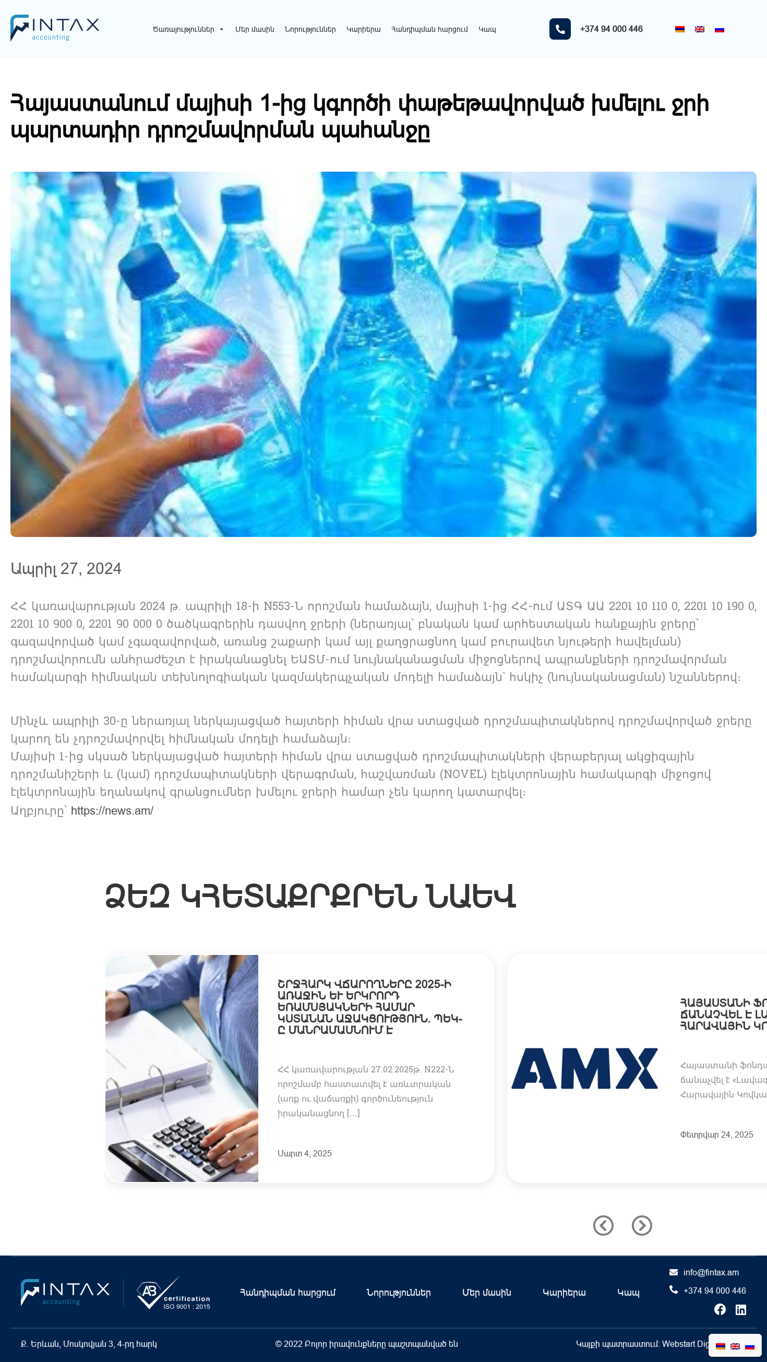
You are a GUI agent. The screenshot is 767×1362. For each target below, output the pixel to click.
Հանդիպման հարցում (429, 29)
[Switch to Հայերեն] (680, 29)
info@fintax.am (711, 1272)
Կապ (487, 29)
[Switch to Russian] (719, 29)
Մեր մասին (254, 29)
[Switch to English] (700, 29)
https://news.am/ (112, 810)
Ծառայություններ (183, 29)
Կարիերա (363, 29)
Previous (603, 1225)
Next (642, 1225)
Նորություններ (310, 29)
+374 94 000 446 (715, 1290)
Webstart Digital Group (704, 1343)
